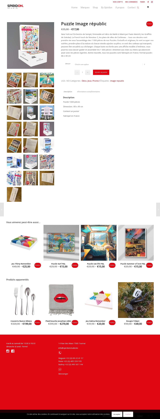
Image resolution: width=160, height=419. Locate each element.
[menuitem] (118, 2)
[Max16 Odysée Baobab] (158, 209)
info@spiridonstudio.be (68, 348)
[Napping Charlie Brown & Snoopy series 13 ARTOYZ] (2, 209)
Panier (142, 2)
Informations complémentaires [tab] (88, 92)
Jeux (90, 80)
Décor (68, 64)
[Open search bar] (138, 7)
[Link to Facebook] (148, 2)
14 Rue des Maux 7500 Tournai (71, 343)
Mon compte (118, 2)
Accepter (117, 414)
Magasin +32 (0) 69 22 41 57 (70, 358)
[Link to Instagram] (152, 2)
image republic (117, 80)
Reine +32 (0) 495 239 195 (70, 361)
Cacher (128, 414)
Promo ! (96, 80)
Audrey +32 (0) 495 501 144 (70, 364)
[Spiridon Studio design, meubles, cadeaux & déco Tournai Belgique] (15, 7)
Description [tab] (68, 92)
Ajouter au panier (101, 72)
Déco (84, 80)
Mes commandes (131, 2)
